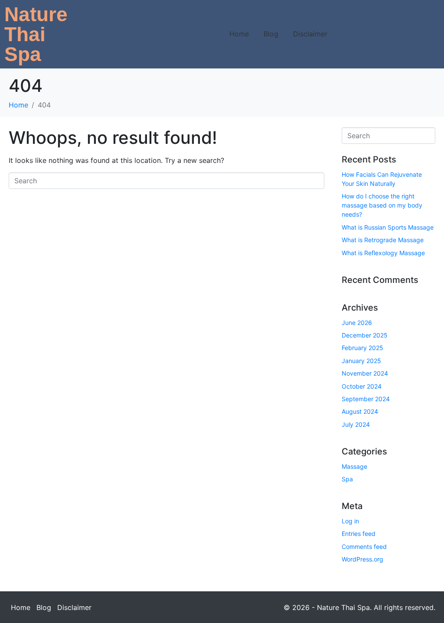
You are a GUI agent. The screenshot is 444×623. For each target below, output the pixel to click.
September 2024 (366, 398)
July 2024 (356, 424)
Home (239, 33)
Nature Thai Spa (36, 34)
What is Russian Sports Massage (388, 227)
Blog (271, 33)
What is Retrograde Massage (383, 239)
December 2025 (365, 335)
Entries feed (358, 533)
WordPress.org (362, 559)
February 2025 (362, 347)
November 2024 (365, 373)
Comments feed (364, 546)
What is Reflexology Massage (383, 252)
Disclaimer (310, 33)
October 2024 (362, 386)
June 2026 (357, 322)
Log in (350, 521)
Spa (347, 479)
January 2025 (361, 360)
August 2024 (360, 411)
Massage (354, 466)
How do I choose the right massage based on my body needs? (382, 205)
